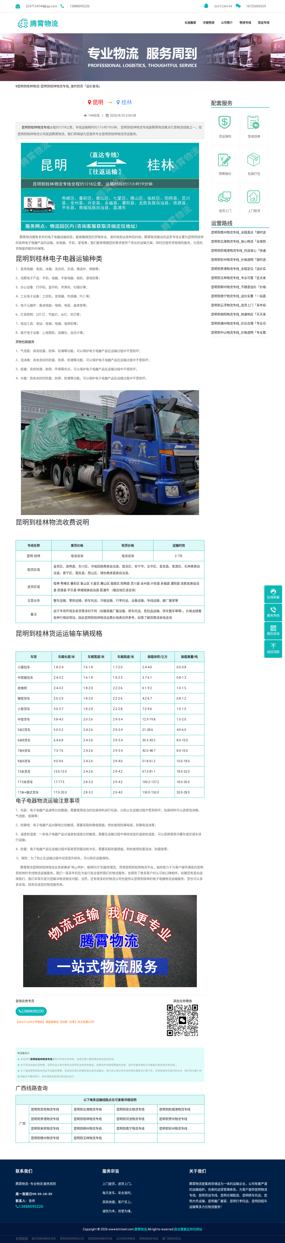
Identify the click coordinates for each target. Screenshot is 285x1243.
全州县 (145, 583)
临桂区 (115, 583)
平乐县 (72, 590)
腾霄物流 (140, 1229)
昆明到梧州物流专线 (45, 1138)
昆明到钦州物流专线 (173, 1128)
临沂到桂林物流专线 (44, 1238)
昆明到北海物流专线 (88, 1109)
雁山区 (105, 583)
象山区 (85, 583)
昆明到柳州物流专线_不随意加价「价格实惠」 (243, 287)
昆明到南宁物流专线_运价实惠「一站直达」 (241, 296)
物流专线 (245, 22)
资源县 (62, 590)
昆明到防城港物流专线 (174, 1109)
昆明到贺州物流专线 (173, 1119)
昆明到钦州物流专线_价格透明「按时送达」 (241, 259)
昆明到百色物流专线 (45, 1109)
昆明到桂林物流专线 (36, 127)
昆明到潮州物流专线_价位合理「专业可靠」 (241, 323)
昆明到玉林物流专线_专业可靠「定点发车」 (241, 278)
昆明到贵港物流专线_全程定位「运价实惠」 (241, 268)
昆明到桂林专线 (148, 1238)
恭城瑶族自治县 (88, 590)
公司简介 (227, 22)
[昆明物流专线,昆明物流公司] (37, 23)
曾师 (32, 1201)
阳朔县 (125, 583)
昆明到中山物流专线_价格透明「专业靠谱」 (241, 332)
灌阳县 (175, 583)
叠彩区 (75, 583)
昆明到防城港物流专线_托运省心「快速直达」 (243, 250)
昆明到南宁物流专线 (130, 1128)
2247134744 (222, 6)
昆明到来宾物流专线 (45, 1128)
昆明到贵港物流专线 (45, 1119)
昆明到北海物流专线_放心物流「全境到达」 (241, 241)
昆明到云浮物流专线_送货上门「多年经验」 (241, 305)
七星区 (95, 583)
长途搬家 (190, 22)
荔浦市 (104, 590)
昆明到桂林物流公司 (72, 1238)
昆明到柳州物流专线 (88, 1128)
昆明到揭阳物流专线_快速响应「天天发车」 (241, 314)
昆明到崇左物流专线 (130, 1109)
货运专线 (263, 22)
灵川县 (135, 583)
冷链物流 (208, 22)
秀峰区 (65, 583)
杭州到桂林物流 (125, 1238)
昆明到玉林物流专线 (88, 1138)
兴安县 (155, 583)
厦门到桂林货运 (171, 1238)
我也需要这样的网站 (188, 1229)
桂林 (56, 583)
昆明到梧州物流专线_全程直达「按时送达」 (241, 232)
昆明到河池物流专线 (130, 1119)
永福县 (165, 583)
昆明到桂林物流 (28, 86)
